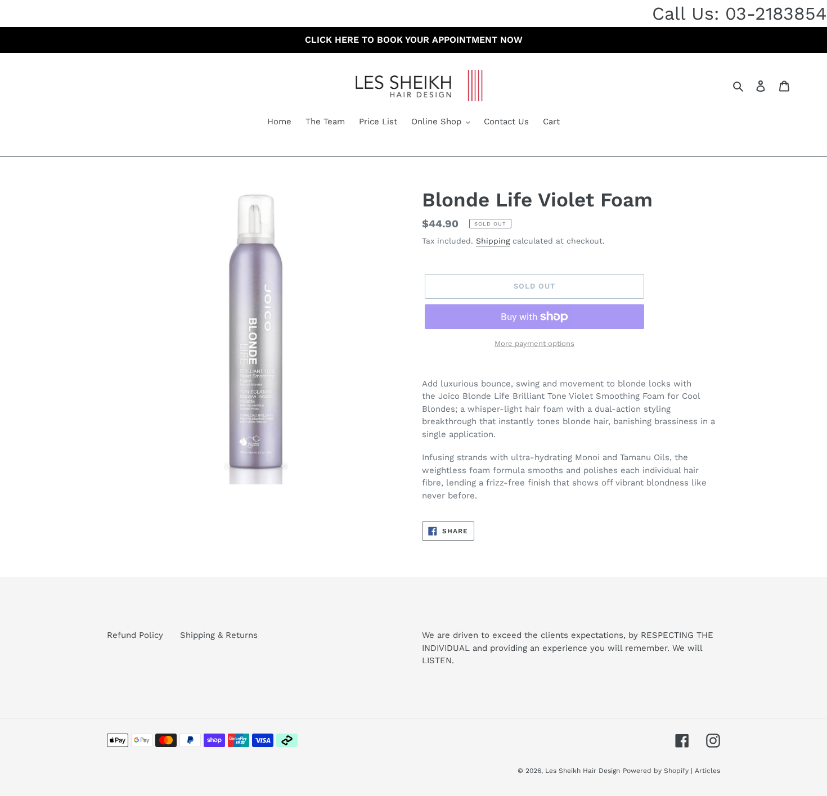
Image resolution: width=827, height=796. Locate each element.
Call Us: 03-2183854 (739, 13)
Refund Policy (135, 635)
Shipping (493, 240)
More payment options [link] (534, 343)
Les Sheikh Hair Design (582, 771)
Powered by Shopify (656, 771)
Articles (707, 771)
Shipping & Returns (219, 635)
